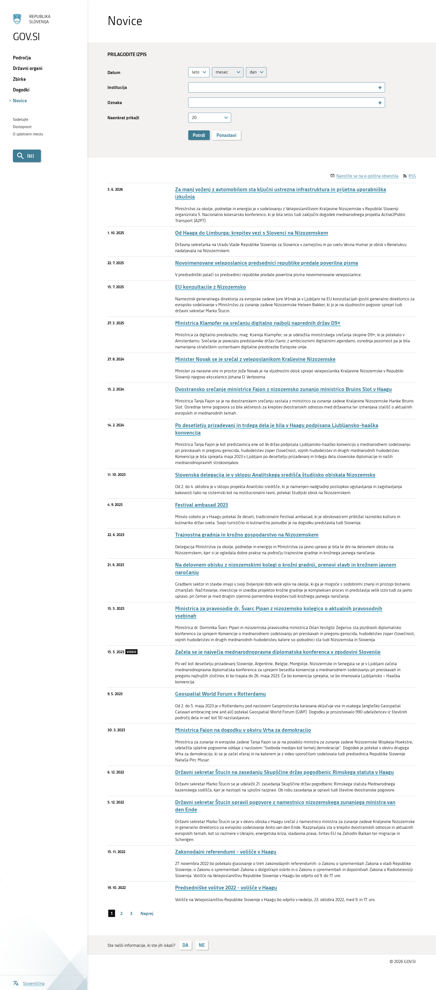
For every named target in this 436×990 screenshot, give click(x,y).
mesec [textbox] (222, 72)
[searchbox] (192, 87)
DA (185, 945)
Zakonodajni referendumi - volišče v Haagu (225, 851)
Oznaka (114, 102)
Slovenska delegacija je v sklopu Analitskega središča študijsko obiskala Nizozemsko (275, 474)
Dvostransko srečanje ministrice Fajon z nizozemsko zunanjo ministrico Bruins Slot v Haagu (283, 389)
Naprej (147, 913)
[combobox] (198, 72)
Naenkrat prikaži (123, 117)
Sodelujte (20, 119)
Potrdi (199, 135)
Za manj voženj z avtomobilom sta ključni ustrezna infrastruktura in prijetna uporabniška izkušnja (280, 193)
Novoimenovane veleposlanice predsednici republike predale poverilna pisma (266, 263)
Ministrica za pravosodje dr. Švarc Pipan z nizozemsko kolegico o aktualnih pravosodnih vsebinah (278, 612)
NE (202, 945)
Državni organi (27, 68)
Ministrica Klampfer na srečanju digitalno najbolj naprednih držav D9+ (258, 323)
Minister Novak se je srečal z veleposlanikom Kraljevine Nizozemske (255, 359)
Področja (22, 57)
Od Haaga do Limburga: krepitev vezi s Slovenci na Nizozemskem (251, 232)
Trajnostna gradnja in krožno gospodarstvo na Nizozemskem (246, 534)
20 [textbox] (194, 117)
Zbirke (19, 79)
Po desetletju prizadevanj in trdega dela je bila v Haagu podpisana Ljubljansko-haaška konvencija (276, 429)
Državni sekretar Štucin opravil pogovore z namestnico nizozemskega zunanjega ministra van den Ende (285, 806)
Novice (20, 100)
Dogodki (21, 89)
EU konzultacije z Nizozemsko (210, 287)
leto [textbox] (195, 72)
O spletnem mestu (28, 134)
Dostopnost (22, 127)
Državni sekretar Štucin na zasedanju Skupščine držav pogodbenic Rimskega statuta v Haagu (284, 772)
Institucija (117, 87)
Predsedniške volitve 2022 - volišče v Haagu (226, 887)
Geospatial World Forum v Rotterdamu (220, 693)
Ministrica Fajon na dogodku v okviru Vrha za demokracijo (243, 730)
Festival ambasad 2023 (201, 505)
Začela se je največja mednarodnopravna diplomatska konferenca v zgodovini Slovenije (277, 652)
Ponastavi (226, 135)
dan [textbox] (253, 72)
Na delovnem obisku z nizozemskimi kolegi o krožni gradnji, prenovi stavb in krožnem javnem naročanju (285, 568)
